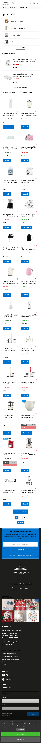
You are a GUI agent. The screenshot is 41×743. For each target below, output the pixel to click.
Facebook (17, 579)
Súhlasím (20, 734)
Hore (21, 523)
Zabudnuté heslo (7, 716)
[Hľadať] (30, 2)
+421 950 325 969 (23, 589)
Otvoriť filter (8, 92)
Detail (25, 127)
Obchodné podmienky (9, 654)
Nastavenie (20, 729)
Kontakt (4, 665)
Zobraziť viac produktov (20, 87)
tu (24, 726)
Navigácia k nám (7, 662)
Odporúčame (28, 92)
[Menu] (38, 3)
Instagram (23, 579)
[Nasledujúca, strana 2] (20, 517)
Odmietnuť (20, 739)
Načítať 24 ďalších (20, 512)
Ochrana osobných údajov (11, 659)
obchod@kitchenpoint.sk (23, 584)
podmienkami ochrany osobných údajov (20, 556)
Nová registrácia (7, 713)
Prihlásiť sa (20, 549)
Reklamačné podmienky (10, 656)
